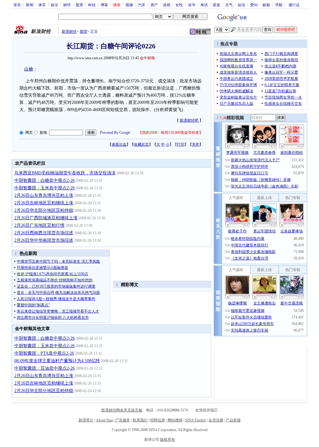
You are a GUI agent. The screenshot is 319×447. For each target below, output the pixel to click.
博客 (104, 5)
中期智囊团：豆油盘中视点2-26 (44, 368)
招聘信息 (157, 420)
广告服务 (122, 420)
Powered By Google (115, 132)
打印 (180, 144)
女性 (179, 5)
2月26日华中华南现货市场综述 (43, 240)
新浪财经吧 (189, 120)
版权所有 (167, 439)
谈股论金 (119, 144)
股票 (79, 5)
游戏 (166, 5)
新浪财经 (69, 31)
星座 (216, 5)
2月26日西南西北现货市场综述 (43, 233)
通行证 (294, 5)
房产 (154, 5)
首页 (17, 5)
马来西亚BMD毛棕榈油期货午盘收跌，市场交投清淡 (65, 173)
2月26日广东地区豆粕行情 (39, 225)
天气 (229, 5)
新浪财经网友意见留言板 (121, 410)
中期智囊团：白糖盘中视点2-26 (44, 180)
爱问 (254, 5)
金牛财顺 (147, 58)
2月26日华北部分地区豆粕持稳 (43, 210)
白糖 (28, 69)
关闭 (195, 144)
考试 (204, 5)
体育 (42, 5)
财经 (67, 5)
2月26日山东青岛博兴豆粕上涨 (43, 195)
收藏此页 (141, 144)
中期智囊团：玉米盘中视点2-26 (44, 188)
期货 (83, 31)
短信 (241, 5)
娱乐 (54, 5)
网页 (29, 132)
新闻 (29, 5)
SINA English (195, 420)
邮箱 (266, 5)
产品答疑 (233, 420)
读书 (191, 5)
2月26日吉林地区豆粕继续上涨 (43, 203)
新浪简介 (86, 420)
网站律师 (175, 420)
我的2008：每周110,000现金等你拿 (170, 132)
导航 (279, 5)
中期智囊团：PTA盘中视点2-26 (44, 353)
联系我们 (140, 420)
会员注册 (215, 420)
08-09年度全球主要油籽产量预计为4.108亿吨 (57, 360)
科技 (92, 5)
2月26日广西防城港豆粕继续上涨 (46, 218)
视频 (129, 5)
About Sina (104, 420)
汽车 (141, 5)
